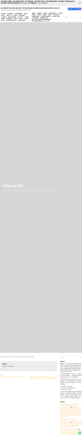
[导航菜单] (80, 3)
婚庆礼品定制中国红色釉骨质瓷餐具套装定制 (41, 19)
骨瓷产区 (3, 15)
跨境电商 (3, 18)
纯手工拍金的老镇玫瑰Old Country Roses (41, 20)
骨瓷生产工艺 (9, 15)
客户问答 (3, 20)
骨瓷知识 (15, 18)
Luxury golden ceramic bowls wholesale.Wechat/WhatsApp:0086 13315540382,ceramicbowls (67, 388)
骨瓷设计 (21, 18)
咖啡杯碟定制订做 (52, 13)
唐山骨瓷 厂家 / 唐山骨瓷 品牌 (74, 8)
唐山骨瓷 (45, 13)
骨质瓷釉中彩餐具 (35, 16)
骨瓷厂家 (15, 15)
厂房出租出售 (4, 17)
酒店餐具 (44, 14)
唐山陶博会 (39, 13)
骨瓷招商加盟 (9, 18)
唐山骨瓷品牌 (22, 15)
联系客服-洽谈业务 (44, 17)
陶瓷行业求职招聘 (12, 17)
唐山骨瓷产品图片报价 (11, 20)
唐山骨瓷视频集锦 (18, 13)
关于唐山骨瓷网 (35, 17)
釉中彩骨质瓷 (56, 14)
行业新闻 (27, 17)
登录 (13, 366)
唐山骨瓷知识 (10, 13)
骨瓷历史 (26, 13)
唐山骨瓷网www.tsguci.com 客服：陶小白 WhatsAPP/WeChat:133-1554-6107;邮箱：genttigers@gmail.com (23, 190)
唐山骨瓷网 (3, 13)
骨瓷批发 (34, 14)
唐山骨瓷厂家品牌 (21, 20)
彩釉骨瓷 (39, 14)
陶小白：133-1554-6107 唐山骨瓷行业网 (68, 429)
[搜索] (80, 17)
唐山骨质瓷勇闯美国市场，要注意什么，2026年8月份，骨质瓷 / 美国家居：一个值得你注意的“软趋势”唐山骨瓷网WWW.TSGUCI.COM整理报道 (71, 375)
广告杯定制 (60, 13)
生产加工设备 (20, 17)
